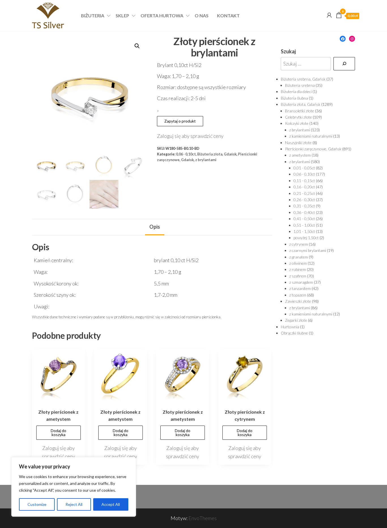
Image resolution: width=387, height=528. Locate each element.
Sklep (122, 15)
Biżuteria (92, 15)
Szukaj (288, 51)
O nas (202, 15)
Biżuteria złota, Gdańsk (217, 154)
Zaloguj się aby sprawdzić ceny (190, 136)
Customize (36, 504)
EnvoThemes (202, 518)
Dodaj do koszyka (58, 432)
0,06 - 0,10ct (186, 154)
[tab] (154, 227)
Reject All (73, 504)
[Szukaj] (344, 63)
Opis (154, 227)
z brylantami (205, 160)
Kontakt (228, 15)
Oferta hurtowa (162, 15)
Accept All (110, 504)
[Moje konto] (329, 15)
